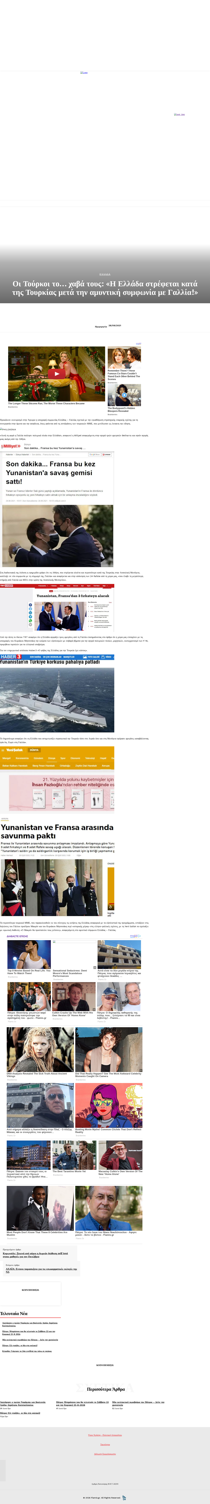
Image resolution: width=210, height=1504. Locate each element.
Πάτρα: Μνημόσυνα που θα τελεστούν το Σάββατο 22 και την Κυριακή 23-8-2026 (82, 1403)
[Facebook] (9, 1297)
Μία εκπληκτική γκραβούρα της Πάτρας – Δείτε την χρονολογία (30, 1339)
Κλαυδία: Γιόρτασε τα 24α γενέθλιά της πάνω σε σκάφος (27, 1351)
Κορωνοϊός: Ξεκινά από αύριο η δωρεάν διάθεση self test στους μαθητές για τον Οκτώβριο (35, 1255)
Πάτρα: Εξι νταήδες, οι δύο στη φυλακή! (19, 1345)
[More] (51, 1297)
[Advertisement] (105, 179)
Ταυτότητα (105, 1444)
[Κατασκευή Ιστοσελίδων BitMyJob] (124, 1498)
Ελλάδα (105, 274)
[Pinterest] (30, 1297)
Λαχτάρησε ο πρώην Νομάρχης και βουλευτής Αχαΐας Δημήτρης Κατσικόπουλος (23, 1403)
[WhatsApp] (40, 1297)
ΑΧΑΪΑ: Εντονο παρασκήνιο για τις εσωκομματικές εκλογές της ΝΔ (41, 1270)
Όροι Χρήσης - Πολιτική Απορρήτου (105, 1435)
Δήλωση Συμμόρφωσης (105, 1454)
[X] (20, 1297)
